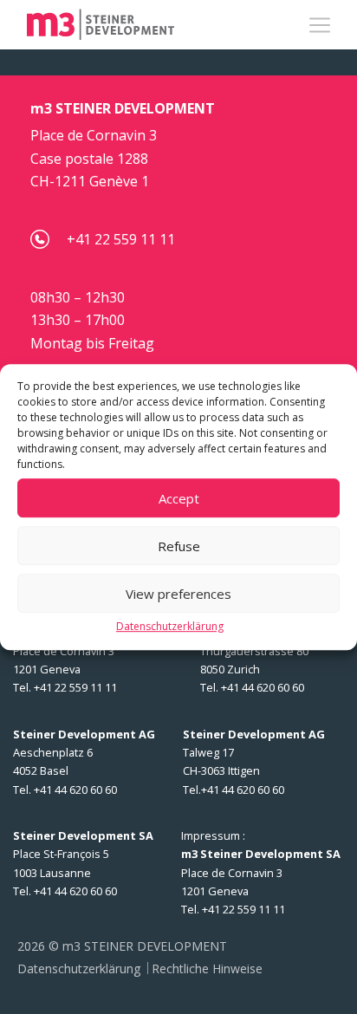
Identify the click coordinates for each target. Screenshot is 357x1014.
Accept (179, 498)
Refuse (179, 546)
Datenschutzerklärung (170, 626)
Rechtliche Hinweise (207, 968)
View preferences (178, 593)
